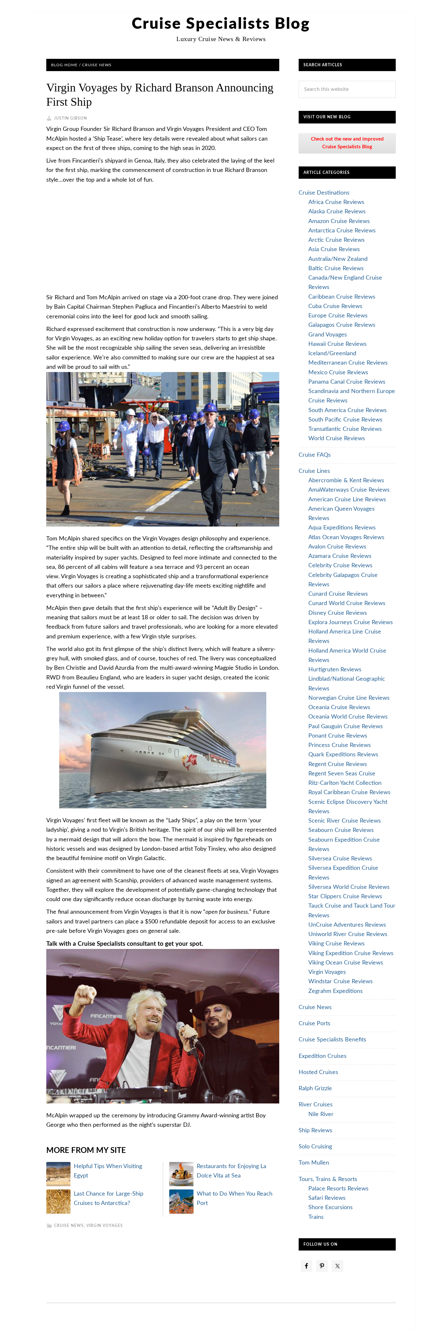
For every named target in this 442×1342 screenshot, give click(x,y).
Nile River (321, 1114)
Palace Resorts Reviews (338, 1189)
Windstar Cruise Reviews (340, 982)
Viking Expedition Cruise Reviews (350, 953)
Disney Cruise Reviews (337, 613)
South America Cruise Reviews (347, 410)
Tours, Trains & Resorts (328, 1179)
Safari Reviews (327, 1198)
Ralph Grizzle (315, 1089)
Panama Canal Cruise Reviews (346, 382)
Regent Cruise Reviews (337, 764)
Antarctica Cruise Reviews (342, 231)
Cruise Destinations (324, 193)
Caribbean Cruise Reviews (341, 297)
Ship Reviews (315, 1131)
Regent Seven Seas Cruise (341, 774)
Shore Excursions (330, 1207)
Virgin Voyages (104, 1226)
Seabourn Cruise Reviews (341, 830)
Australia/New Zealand (338, 259)
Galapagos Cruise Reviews (341, 325)
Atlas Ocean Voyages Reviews (346, 537)
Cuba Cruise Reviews (335, 306)
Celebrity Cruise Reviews (340, 566)
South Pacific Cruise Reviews (345, 420)
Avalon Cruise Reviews (337, 547)
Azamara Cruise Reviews (339, 556)
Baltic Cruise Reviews (336, 269)
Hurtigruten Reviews (334, 670)
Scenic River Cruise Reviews (344, 821)
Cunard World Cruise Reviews (346, 603)
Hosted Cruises (318, 1072)
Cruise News (69, 1226)
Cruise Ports (314, 1024)
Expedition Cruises (323, 1056)
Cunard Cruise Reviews (338, 594)
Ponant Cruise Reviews (337, 736)
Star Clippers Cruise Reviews (345, 897)
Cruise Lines (314, 471)
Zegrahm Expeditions (335, 991)
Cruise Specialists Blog (221, 24)
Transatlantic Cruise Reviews (345, 429)
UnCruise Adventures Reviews (347, 925)
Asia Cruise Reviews (334, 249)
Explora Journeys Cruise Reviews (350, 622)
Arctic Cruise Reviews (336, 240)
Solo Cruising (315, 1147)
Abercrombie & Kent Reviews (346, 481)
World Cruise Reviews (336, 439)
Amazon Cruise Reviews (339, 221)
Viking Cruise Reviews (336, 944)
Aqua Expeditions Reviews (342, 528)
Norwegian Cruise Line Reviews (349, 698)
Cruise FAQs (315, 455)
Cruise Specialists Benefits (332, 1040)
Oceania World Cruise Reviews (348, 717)
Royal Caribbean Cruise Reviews (349, 792)
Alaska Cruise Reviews (337, 212)
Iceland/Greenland (332, 354)
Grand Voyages (327, 335)
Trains (316, 1217)
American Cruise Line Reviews (347, 500)
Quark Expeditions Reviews (343, 755)
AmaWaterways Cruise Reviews (349, 490)
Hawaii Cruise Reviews (337, 344)
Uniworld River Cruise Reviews (347, 934)
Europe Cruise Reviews (338, 316)
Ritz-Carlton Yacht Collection (344, 783)
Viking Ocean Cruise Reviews (345, 963)
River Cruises (316, 1105)
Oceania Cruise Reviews (339, 707)
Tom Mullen (314, 1163)
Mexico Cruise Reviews (338, 373)
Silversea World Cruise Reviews (349, 887)
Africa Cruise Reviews (336, 202)
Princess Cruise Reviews (339, 745)
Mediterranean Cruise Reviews (348, 363)
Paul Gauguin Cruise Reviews (345, 727)
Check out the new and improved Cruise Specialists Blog (347, 143)
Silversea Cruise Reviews (340, 859)
